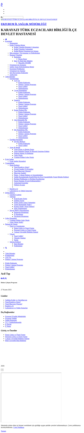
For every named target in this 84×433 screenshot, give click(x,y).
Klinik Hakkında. (24, 112)
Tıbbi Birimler (10, 77)
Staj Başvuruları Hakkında (19, 73)
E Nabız (8, 326)
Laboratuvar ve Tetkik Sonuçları (21, 191)
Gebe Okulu (18, 155)
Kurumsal (8, 41)
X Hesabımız (18, 214)
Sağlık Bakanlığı (11, 320)
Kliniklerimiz (14, 79)
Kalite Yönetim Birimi (17, 45)
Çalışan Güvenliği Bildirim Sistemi (26, 232)
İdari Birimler (18, 244)
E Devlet (8, 324)
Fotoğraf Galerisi (15, 195)
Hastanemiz (14, 43)
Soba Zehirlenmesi (20, 208)
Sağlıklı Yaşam (19, 201)
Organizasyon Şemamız (18, 65)
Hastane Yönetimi (16, 55)
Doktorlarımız (23, 88)
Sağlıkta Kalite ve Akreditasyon (16, 300)
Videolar (13, 197)
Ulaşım (12, 234)
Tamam (3, 431)
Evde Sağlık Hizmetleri (18, 161)
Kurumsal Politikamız (17, 69)
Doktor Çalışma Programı (27, 84)
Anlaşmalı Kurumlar (21, 183)
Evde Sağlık (9, 159)
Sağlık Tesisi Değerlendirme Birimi (22, 67)
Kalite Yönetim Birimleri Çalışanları (26, 47)
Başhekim (17, 57)
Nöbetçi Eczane (19, 185)
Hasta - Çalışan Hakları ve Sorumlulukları (28, 175)
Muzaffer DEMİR (24, 63)
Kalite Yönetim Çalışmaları (23, 49)
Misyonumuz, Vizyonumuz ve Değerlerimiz (25, 53)
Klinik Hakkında (24, 82)
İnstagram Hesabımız (21, 212)
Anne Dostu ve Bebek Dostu (24, 149)
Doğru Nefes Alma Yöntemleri (24, 202)
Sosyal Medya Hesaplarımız (19, 210)
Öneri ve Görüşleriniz (17, 226)
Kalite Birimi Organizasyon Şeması (26, 51)
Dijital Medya (10, 193)
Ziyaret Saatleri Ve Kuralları (23, 169)
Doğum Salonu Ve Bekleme (23, 153)
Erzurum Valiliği (11, 318)
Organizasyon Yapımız (17, 71)
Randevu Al (14, 189)
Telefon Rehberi (15, 242)
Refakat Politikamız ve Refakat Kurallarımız (29, 179)
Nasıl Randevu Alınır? (21, 167)
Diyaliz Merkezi (19, 142)
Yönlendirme (9, 163)
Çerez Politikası (18, 427)
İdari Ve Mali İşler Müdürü (23, 61)
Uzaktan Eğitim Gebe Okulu (24, 157)
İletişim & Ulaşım (11, 224)
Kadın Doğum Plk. (20, 110)
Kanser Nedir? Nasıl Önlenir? (24, 206)
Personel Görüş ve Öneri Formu (25, 230)
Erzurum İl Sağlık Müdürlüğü (15, 316)
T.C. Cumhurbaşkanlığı (13, 322)
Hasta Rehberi (14, 165)
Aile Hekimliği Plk (20, 120)
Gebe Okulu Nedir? (16, 222)
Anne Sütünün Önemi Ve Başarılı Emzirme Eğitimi (31, 151)
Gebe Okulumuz (11, 218)
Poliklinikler (18, 246)
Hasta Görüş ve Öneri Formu (24, 228)
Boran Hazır (22, 59)
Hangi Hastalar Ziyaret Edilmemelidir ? (27, 181)
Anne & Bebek (15, 147)
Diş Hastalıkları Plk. (21, 130)
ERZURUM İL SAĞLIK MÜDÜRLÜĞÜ (24, 24)
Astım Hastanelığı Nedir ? (23, 204)
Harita (16, 240)
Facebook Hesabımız (21, 216)
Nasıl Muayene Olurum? (22, 171)
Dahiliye (17, 100)
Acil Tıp (17, 81)
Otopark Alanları (20, 238)
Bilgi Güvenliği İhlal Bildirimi (15, 341)
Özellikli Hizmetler (16, 140)
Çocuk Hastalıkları (20, 90)
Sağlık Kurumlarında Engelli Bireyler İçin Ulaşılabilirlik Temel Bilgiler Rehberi (41, 177)
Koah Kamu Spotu (20, 199)
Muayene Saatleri (20, 173)
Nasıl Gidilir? (23, 86)
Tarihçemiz (13, 75)
